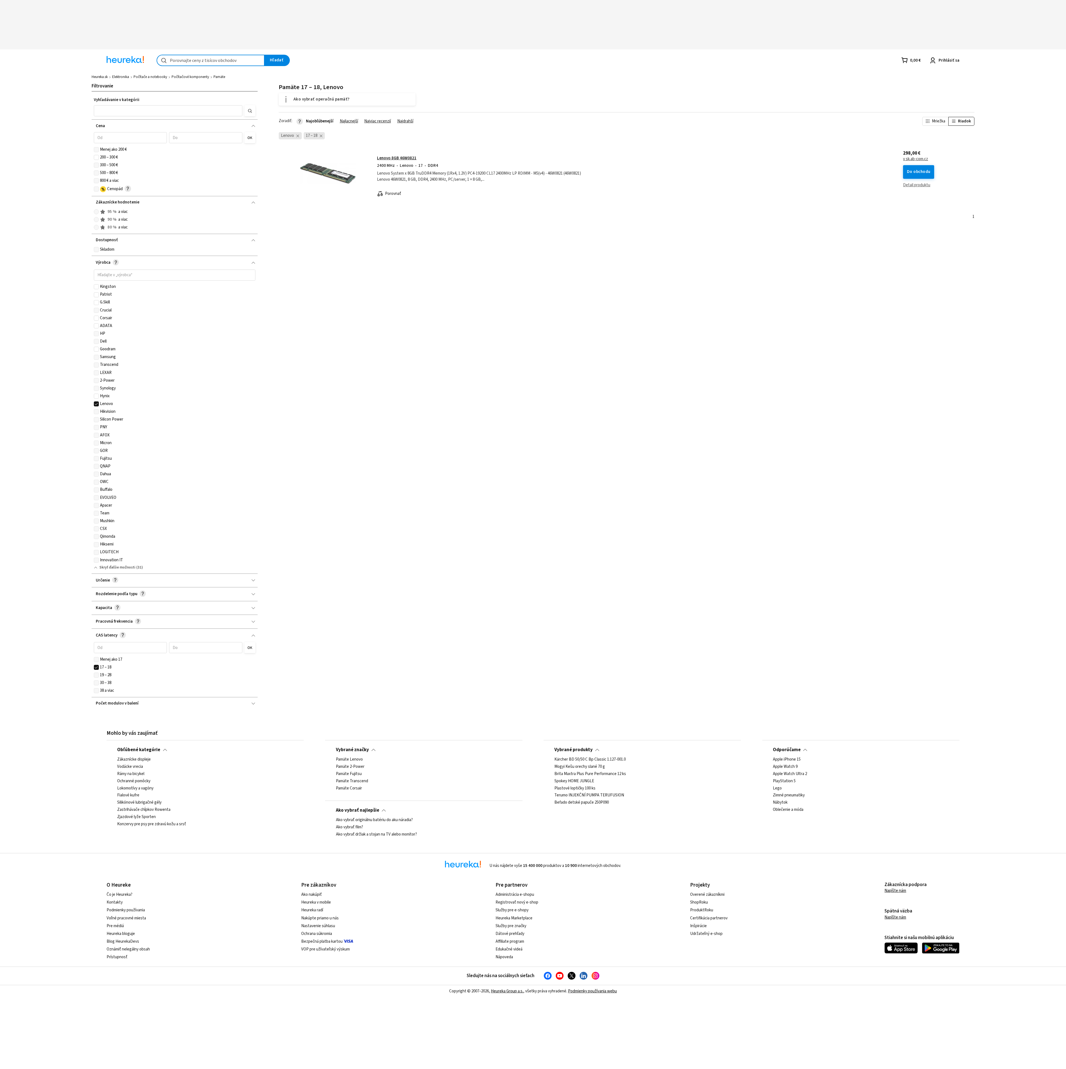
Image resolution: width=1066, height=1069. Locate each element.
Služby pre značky (511, 926)
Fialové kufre (128, 795)
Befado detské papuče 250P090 (581, 803)
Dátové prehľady (510, 934)
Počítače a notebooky (150, 76)
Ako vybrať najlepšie (357, 810)
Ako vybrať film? (349, 827)
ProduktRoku (701, 910)
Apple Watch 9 (785, 766)
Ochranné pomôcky (133, 781)
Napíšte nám (895, 891)
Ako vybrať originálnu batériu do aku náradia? (374, 820)
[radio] (96, 211)
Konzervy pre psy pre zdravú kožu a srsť (151, 824)
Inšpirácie (698, 926)
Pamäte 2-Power (350, 766)
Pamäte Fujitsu (349, 774)
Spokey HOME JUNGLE (574, 781)
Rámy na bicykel (130, 774)
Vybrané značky (352, 749)
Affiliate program (510, 941)
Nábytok (780, 803)
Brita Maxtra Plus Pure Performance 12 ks (590, 774)
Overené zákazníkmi (707, 894)
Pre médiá (115, 926)
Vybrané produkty (573, 749)
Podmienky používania (126, 910)
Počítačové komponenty (190, 76)
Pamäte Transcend (352, 781)
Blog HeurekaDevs (123, 941)
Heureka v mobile (316, 902)
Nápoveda (504, 957)
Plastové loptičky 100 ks (574, 788)
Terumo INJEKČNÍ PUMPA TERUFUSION (589, 795)
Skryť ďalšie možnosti (117, 567)
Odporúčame (787, 749)
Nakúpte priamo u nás (320, 918)
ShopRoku (699, 902)
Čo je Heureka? (119, 894)
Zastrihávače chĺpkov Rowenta (143, 810)
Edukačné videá (509, 949)
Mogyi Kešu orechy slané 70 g (579, 766)
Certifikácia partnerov (709, 918)
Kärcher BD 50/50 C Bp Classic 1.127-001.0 (590, 759)
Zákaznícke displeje (134, 759)
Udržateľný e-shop (706, 934)
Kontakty (115, 902)
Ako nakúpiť (311, 894)
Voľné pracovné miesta (126, 918)
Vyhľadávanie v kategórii (116, 100)
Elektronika (120, 76)
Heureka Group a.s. (507, 991)
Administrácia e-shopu (515, 894)
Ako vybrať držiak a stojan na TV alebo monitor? (376, 834)
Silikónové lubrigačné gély (139, 803)
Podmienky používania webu (592, 991)
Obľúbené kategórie (138, 749)
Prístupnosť (117, 957)
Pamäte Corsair (349, 788)
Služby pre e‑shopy (512, 910)
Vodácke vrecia (130, 766)
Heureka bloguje (121, 934)
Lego (777, 788)
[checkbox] (96, 149)
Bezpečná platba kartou (322, 941)
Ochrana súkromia (316, 934)
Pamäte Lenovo (349, 759)
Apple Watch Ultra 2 (790, 774)
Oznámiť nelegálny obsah (128, 949)
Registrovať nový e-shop (517, 902)
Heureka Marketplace (514, 918)
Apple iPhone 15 (787, 759)
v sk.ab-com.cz (915, 159)
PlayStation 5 (784, 781)
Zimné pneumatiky (789, 795)
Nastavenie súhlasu (318, 926)
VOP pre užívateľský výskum (325, 949)
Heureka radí (312, 910)
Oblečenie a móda (788, 810)
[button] (168, 110)
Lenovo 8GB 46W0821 (396, 158)
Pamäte (219, 76)
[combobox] (211, 60)
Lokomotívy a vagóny (135, 788)
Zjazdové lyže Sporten (136, 817)
